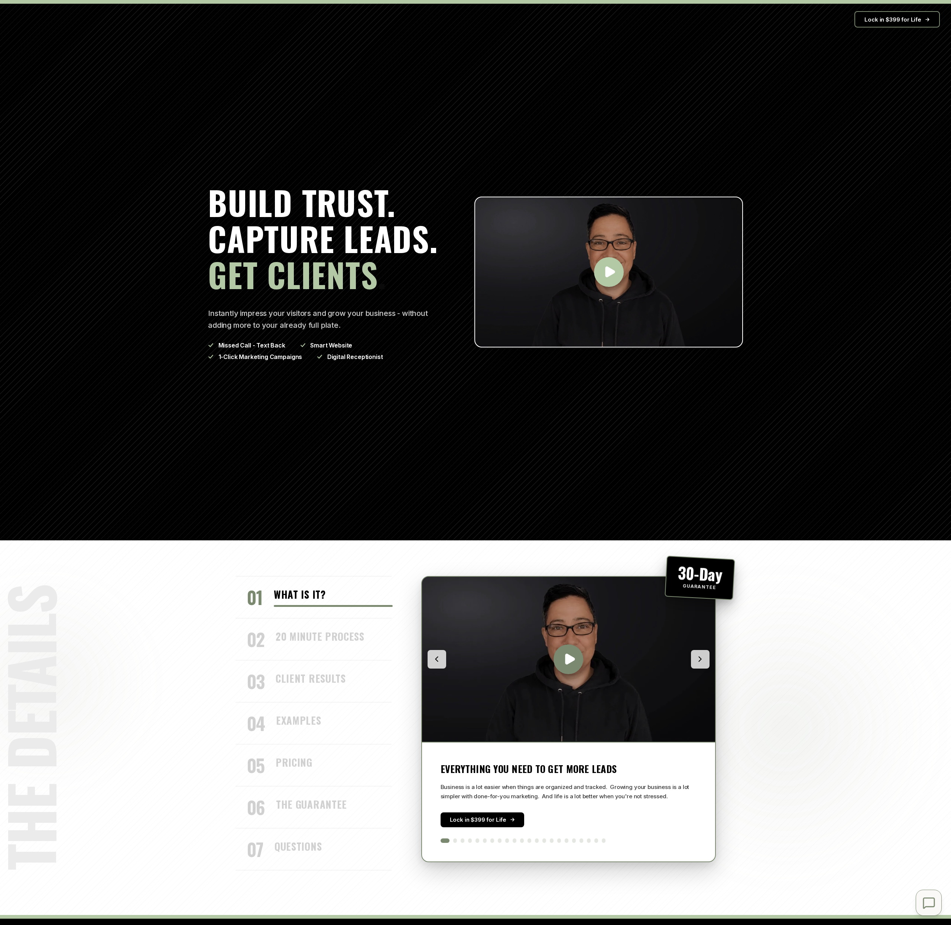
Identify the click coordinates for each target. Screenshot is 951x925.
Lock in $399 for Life (892, 19)
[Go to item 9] (507, 840)
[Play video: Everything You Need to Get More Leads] (568, 659)
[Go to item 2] (455, 840)
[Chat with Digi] (929, 903)
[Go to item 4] (470, 840)
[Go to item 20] (589, 840)
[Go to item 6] (485, 840)
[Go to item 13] (537, 840)
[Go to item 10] (514, 840)
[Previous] (437, 659)
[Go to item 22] (604, 840)
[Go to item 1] (445, 840)
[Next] (700, 659)
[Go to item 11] (522, 840)
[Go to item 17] (566, 840)
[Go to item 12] (529, 840)
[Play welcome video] (608, 272)
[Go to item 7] (492, 840)
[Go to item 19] (581, 840)
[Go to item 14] (544, 840)
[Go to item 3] (462, 840)
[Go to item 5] (477, 840)
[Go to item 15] (552, 840)
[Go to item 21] (596, 840)
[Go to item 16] (559, 840)
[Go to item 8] (500, 840)
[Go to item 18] (574, 840)
